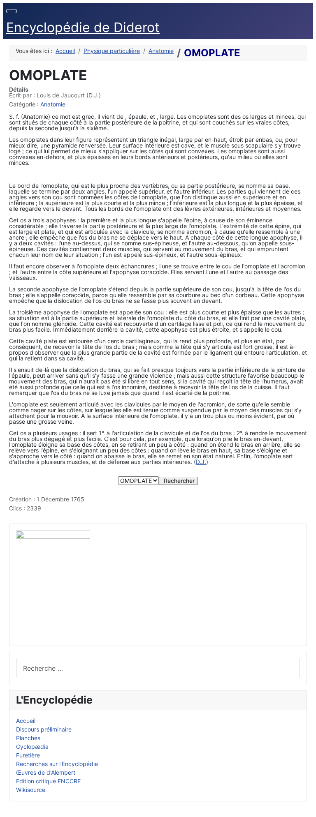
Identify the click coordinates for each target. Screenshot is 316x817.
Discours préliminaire (44, 729)
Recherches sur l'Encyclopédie (57, 763)
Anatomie (52, 104)
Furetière (28, 755)
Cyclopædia (32, 746)
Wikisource (30, 789)
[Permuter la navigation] (11, 11)
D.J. (201, 461)
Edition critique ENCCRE (48, 781)
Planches (28, 737)
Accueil (25, 720)
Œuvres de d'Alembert (45, 772)
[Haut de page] (306, 807)
